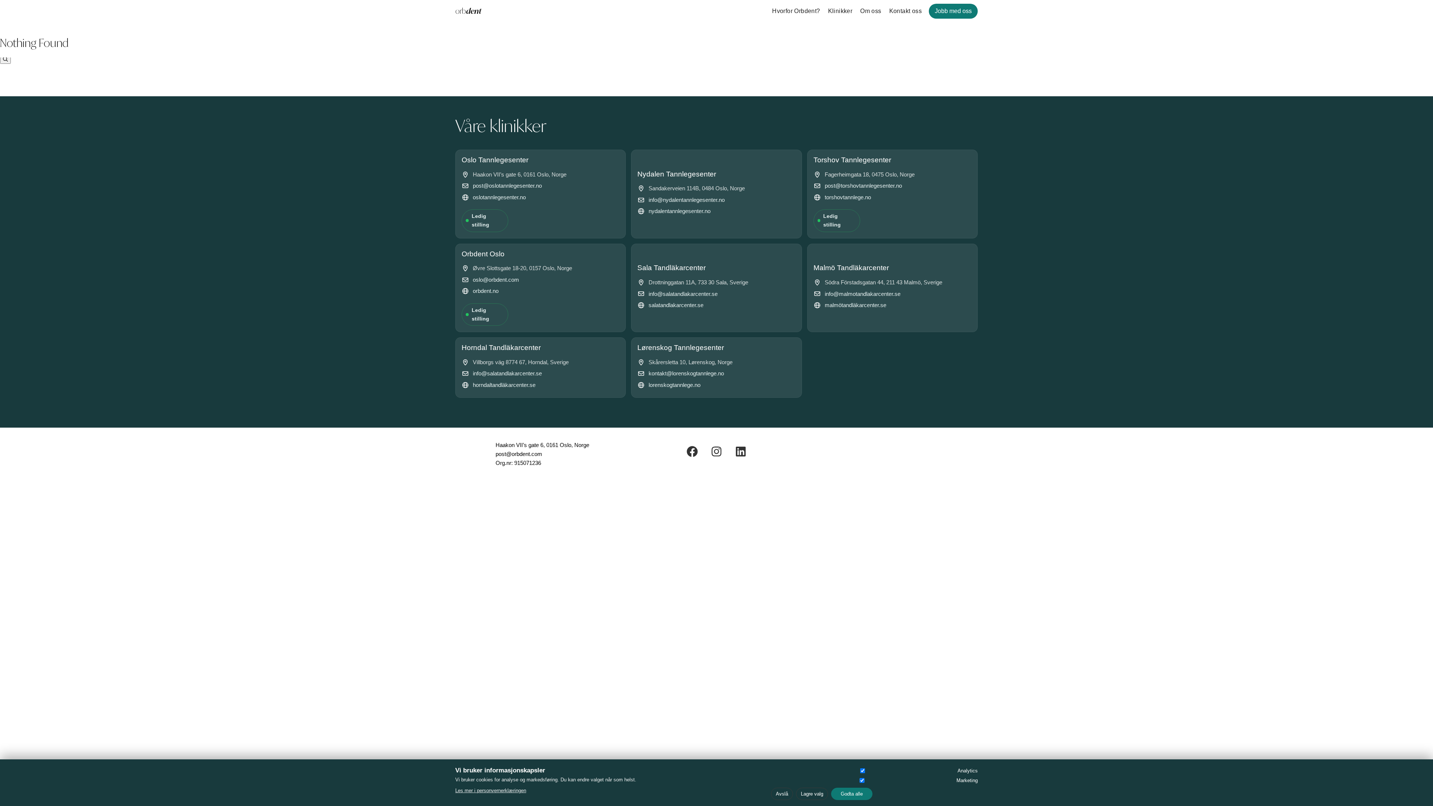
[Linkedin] (741, 451)
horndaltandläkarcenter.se (504, 385)
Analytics (968, 771)
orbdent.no (486, 291)
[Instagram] (716, 451)
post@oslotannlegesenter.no (507, 185)
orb (468, 11)
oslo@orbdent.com (496, 280)
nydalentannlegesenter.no (680, 211)
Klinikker (840, 11)
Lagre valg (812, 794)
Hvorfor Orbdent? (796, 11)
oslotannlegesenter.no (499, 197)
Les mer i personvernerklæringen (490, 790)
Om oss (870, 11)
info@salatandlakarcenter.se (683, 294)
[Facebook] (692, 451)
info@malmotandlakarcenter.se (862, 294)
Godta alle (852, 794)
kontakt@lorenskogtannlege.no (686, 373)
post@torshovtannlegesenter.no (863, 185)
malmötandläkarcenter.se (855, 305)
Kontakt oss (905, 11)
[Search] (5, 60)
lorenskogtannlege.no (674, 385)
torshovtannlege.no (848, 197)
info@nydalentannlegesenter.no (687, 200)
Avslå (782, 794)
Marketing (967, 780)
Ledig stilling (480, 220)
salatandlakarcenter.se (676, 305)
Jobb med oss (953, 11)
